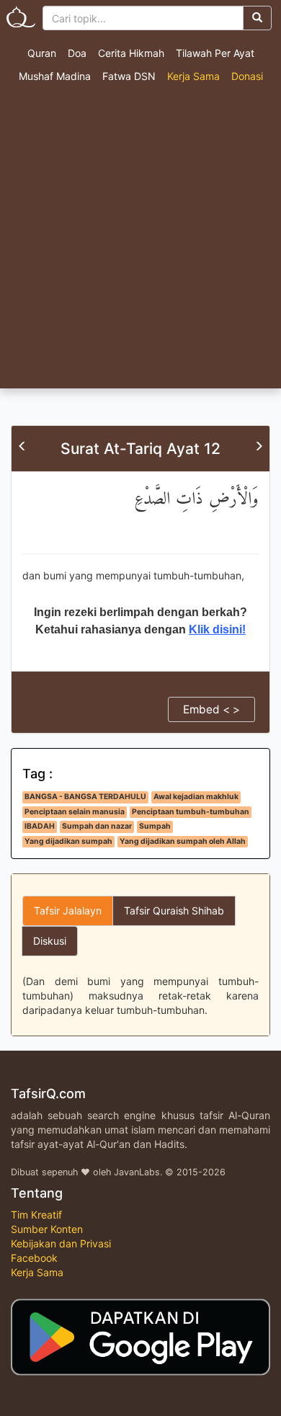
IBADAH (39, 826)
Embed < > (211, 709)
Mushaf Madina (55, 76)
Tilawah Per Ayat (215, 53)
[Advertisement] (140, 240)
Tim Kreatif (36, 1214)
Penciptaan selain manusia (74, 811)
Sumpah (155, 826)
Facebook (34, 1258)
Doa (77, 53)
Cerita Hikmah (131, 53)
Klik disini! (217, 629)
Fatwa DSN (129, 76)
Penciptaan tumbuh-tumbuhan (190, 811)
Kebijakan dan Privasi (61, 1243)
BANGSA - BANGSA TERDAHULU (85, 796)
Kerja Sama (193, 76)
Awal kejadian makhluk (195, 796)
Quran (41, 53)
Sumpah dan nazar (97, 826)
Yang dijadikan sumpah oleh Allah (183, 841)
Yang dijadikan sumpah (68, 841)
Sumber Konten (47, 1229)
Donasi (247, 76)
